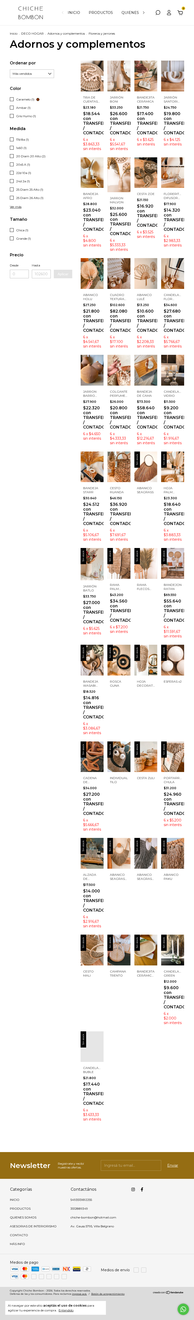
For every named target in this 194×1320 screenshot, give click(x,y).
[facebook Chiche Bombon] (142, 1189)
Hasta (36, 265)
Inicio (13, 33)
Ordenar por (23, 63)
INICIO (74, 12)
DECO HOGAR (32, 33)
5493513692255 (81, 1200)
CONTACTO (19, 1235)
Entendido (66, 1310)
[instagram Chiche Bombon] (133, 1189)
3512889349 (79, 1208)
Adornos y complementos (66, 33)
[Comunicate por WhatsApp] (183, 1309)
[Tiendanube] (168, 1293)
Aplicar (63, 274)
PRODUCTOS (101, 12)
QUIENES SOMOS (138, 12)
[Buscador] (157, 13)
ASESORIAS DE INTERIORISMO (33, 1226)
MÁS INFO (17, 1244)
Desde (14, 265)
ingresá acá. (79, 1294)
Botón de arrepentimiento (108, 1294)
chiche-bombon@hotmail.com (93, 1217)
